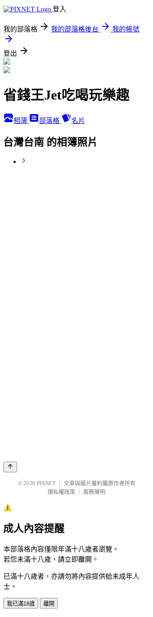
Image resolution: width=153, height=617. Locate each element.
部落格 (50, 120)
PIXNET (46, 483)
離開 (48, 603)
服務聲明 (94, 491)
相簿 (21, 120)
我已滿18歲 (21, 603)
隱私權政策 (61, 491)
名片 (78, 120)
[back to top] (10, 467)
